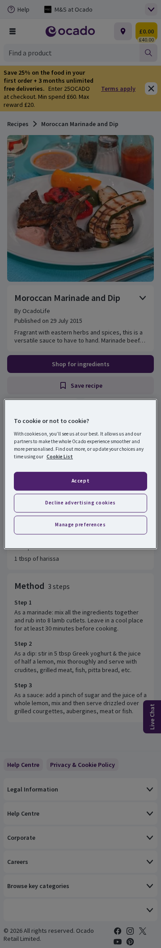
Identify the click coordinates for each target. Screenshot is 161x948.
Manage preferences (80, 524)
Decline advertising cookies (80, 502)
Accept (80, 481)
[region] (80, 474)
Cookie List (60, 456)
